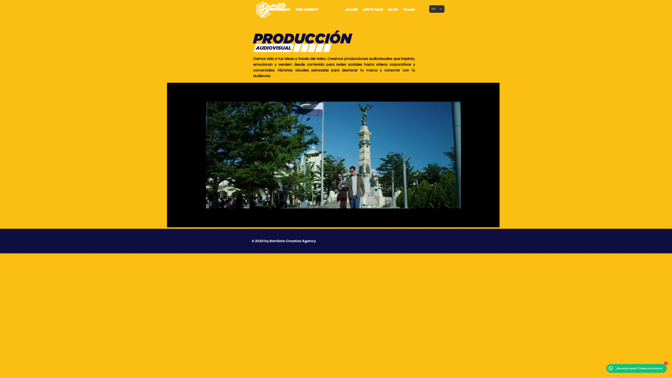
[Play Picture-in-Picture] (488, 222)
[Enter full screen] (494, 222)
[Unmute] (177, 222)
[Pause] (171, 222)
